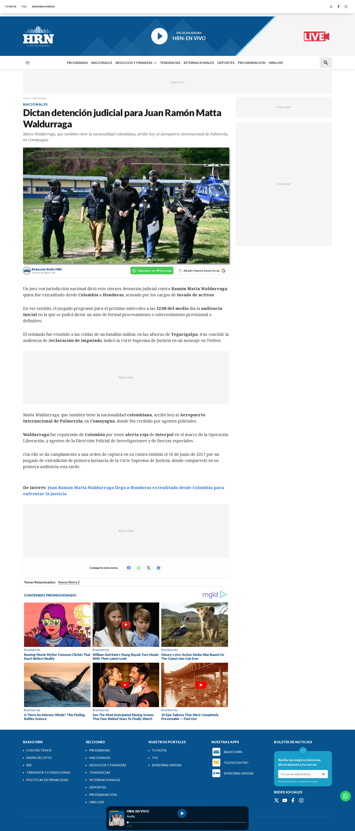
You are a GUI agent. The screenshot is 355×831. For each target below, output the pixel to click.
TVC (24, 6)
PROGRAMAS (77, 63)
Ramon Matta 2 (69, 582)
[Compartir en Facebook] (129, 568)
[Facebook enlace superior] (338, 6)
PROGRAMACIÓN (251, 63)
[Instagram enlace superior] (346, 6)
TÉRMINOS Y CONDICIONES (48, 772)
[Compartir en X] (148, 568)
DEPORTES (226, 63)
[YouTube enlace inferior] (284, 800)
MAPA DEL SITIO (39, 757)
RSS (29, 765)
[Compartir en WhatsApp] (139, 568)
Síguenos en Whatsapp (155, 270)
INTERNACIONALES (199, 63)
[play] (182, 813)
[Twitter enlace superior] (331, 6)
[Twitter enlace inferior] (276, 800)
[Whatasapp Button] (345, 796)
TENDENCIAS (170, 63)
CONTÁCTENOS (39, 750)
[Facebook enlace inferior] (292, 800)
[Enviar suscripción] (324, 774)
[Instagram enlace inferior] (301, 800)
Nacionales (40, 98)
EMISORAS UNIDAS (43, 6)
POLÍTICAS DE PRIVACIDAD (47, 780)
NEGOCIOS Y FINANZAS (133, 63)
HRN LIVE (276, 63)
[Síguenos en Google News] (158, 568)
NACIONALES (101, 63)
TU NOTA (10, 6)
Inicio (26, 98)
